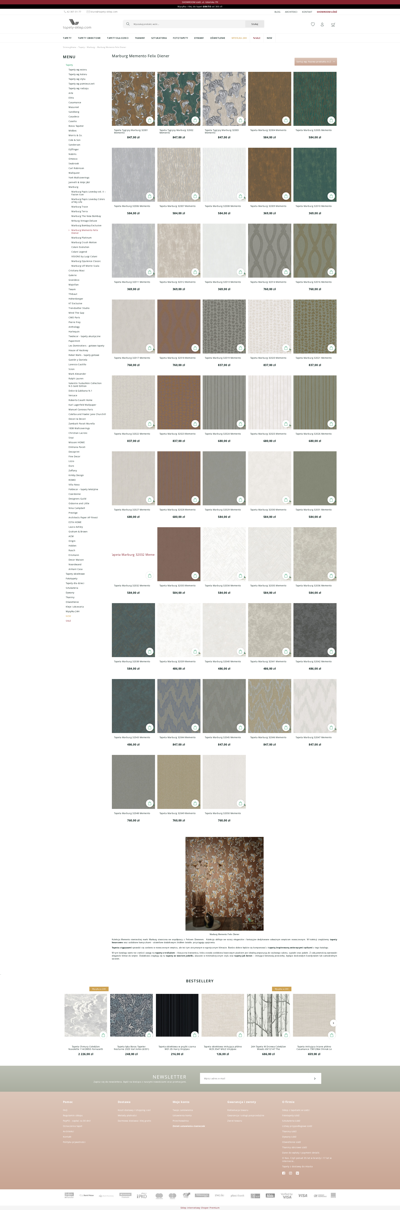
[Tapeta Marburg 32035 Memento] (269, 554)
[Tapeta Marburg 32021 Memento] (315, 327)
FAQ (65, 1110)
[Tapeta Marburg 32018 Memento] (178, 327)
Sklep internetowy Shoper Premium (200, 1207)
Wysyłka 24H (73, 611)
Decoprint (74, 451)
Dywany (70, 592)
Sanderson (74, 144)
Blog (277, 11)
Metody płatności (127, 1115)
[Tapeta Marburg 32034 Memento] (224, 554)
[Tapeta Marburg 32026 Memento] (315, 402)
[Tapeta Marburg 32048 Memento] (133, 782)
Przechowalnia (181, 1120)
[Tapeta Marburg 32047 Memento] (315, 706)
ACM (71, 536)
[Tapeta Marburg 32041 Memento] (269, 630)
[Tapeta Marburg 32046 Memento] (269, 706)
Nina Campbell (77, 508)
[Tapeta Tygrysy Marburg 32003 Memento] (224, 99)
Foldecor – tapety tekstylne (83, 489)
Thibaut (73, 293)
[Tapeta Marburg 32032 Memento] (133, 554)
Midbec (73, 130)
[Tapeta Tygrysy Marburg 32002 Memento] (178, 99)
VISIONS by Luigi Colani (84, 256)
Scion (72, 369)
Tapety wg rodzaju (79, 88)
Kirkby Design (76, 475)
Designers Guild (77, 498)
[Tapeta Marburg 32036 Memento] (315, 554)
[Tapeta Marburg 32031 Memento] (315, 478)
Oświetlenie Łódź (291, 1142)
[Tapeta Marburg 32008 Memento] (224, 175)
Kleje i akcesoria (75, 606)
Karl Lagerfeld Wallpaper (82, 404)
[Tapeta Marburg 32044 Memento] (178, 706)
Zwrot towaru (234, 1120)
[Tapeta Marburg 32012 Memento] (178, 251)
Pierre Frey (75, 322)
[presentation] (66, 1023)
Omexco (73, 158)
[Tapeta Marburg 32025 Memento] (269, 402)
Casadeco (74, 116)
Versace (73, 395)
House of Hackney (78, 350)
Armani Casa (76, 569)
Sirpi (71, 437)
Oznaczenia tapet (72, 1126)
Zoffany (73, 470)
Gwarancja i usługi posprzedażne (245, 1115)
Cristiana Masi (77, 270)
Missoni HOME (77, 442)
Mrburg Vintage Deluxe (84, 220)
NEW (68, 616)
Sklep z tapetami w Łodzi (296, 1110)
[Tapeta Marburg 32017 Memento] (133, 327)
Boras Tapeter (76, 125)
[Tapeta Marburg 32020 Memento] (269, 327)
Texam (72, 289)
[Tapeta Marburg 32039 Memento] (178, 630)
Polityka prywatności (74, 1142)
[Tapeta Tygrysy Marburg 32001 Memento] (133, 99)
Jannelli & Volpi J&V (79, 182)
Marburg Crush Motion (84, 242)
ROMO (72, 479)
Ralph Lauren (76, 378)
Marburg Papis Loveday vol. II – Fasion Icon (88, 193)
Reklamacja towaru (237, 1110)
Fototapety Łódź (291, 1115)
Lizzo (71, 461)
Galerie (73, 275)
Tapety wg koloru (78, 74)
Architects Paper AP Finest (83, 517)
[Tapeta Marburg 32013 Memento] (224, 251)
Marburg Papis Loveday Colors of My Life (88, 200)
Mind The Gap (76, 312)
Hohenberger (76, 298)
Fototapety (71, 578)
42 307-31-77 (73, 11)
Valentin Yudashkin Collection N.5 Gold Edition (85, 384)
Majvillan (74, 284)
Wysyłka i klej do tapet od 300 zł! (200, 6)
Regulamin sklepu (73, 1115)
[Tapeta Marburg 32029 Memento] (224, 478)
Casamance (75, 102)
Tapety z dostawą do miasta (297, 1166)
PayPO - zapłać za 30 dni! (77, 1120)
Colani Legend (79, 251)
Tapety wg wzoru (78, 69)
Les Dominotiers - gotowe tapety (86, 345)
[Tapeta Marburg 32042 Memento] (315, 630)
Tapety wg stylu (77, 78)
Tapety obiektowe (75, 573)
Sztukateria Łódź (291, 1120)
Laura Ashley (76, 526)
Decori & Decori (77, 418)
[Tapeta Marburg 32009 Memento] (269, 175)
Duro (71, 465)
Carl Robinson (76, 168)
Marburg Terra (79, 211)
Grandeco (74, 279)
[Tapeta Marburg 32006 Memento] (133, 175)
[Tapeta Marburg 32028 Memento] (178, 478)
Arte (71, 93)
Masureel (74, 107)
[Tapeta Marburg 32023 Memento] (178, 402)
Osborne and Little (79, 503)
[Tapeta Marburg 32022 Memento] (133, 402)
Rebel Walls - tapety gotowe (84, 355)
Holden (73, 545)
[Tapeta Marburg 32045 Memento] (224, 706)
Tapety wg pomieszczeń (82, 83)
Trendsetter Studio (79, 308)
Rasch (72, 550)
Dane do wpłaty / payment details (300, 1152)
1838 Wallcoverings (79, 428)
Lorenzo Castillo (77, 364)
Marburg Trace (79, 206)
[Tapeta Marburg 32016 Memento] (315, 251)
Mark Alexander (77, 373)
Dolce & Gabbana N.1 (80, 390)
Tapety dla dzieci (75, 583)
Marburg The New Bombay (86, 216)
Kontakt (307, 11)
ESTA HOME (75, 522)
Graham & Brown (78, 531)
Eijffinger (74, 149)
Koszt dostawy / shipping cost (134, 1110)
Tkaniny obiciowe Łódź (294, 1147)
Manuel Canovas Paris (81, 409)
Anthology (74, 326)
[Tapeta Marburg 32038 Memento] (133, 630)
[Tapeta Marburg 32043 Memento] (133, 706)
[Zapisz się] (315, 1078)
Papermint (74, 340)
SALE (68, 620)
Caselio (73, 121)
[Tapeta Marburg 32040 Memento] (224, 630)
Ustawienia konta (182, 1115)
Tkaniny (70, 597)
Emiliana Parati (77, 447)
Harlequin (74, 331)
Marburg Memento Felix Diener (84, 231)
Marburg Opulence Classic (86, 261)
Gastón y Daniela (78, 359)
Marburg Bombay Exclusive (86, 225)
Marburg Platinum (81, 237)
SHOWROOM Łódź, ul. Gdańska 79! (200, 2)
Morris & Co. (75, 135)
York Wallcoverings (79, 177)
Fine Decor (74, 456)
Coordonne (75, 493)
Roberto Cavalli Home (80, 400)
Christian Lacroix (78, 432)
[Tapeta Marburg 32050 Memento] (224, 782)
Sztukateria (72, 587)
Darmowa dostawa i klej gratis (134, 1120)
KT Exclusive (75, 303)
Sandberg (74, 111)
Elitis (71, 97)
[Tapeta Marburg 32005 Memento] (315, 99)
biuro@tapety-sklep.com (104, 11)
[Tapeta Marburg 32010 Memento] (315, 175)
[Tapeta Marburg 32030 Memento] (269, 478)
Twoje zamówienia (183, 1110)
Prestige (73, 512)
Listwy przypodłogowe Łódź (297, 1126)
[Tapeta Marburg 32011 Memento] (133, 251)
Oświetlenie (72, 601)
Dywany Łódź (289, 1136)
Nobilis (72, 154)
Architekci (291, 11)
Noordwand (75, 564)
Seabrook (74, 163)
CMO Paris (74, 317)
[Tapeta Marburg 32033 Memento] (178, 554)
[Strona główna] (77, 24)
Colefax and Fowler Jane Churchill (87, 414)
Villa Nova (74, 484)
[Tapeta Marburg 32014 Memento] (269, 251)
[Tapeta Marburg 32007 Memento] (178, 175)
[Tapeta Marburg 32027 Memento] (133, 478)
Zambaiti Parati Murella (82, 423)
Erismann (74, 555)
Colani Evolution (80, 247)
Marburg (73, 186)
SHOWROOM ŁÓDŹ (327, 11)
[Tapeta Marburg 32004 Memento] (269, 99)
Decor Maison (76, 559)
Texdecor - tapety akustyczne (85, 336)
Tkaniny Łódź (289, 1131)
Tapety (69, 64)
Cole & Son (74, 139)
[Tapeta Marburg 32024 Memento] (224, 402)
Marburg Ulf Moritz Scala (85, 265)
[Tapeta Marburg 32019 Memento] (224, 327)
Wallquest (74, 172)
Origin (72, 540)
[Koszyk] (333, 24)
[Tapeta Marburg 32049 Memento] (178, 782)
